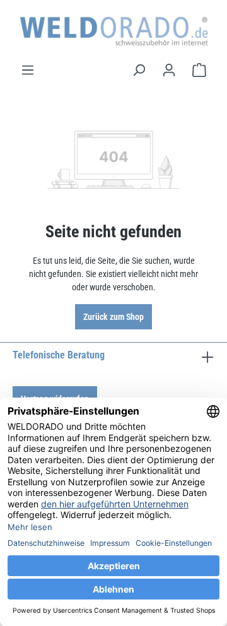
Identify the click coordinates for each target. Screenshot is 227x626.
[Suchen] (139, 70)
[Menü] (28, 70)
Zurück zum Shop (113, 317)
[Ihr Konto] (169, 70)
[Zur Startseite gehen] (113, 31)
